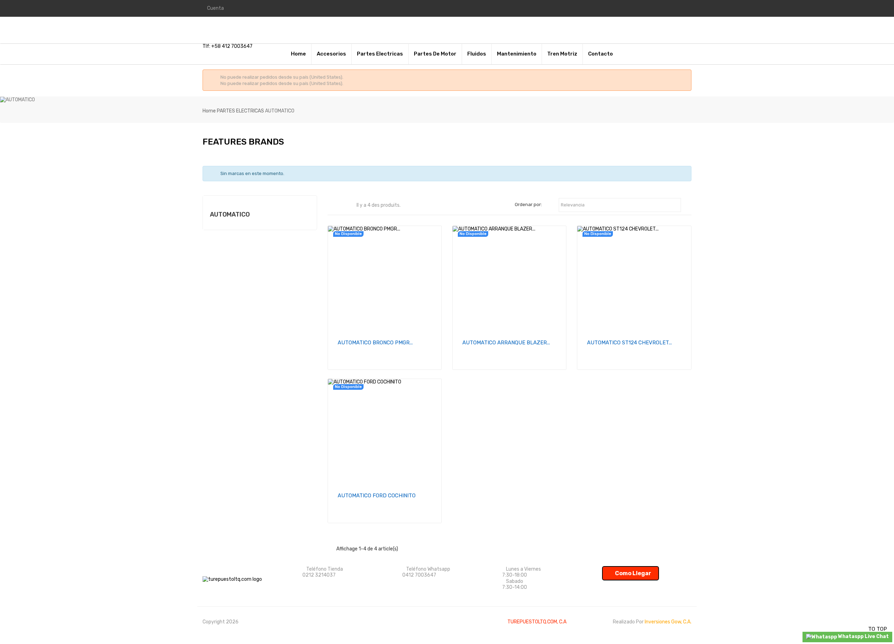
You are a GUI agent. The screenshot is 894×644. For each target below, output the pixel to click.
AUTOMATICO (230, 214)
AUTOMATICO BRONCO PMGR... (375, 342)
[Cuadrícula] (339, 205)
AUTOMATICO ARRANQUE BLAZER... (506, 342)
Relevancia (620, 205)
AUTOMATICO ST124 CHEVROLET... (629, 342)
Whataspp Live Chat (863, 636)
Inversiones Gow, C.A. (668, 622)
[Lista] (349, 205)
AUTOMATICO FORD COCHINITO (377, 495)
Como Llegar (632, 573)
